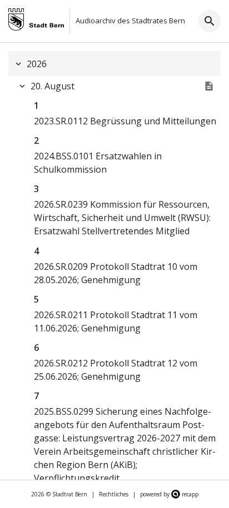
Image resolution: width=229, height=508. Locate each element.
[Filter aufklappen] (209, 21)
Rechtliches (113, 494)
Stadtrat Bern (69, 494)
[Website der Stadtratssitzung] (209, 86)
